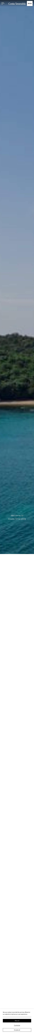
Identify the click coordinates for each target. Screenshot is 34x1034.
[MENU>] (2, 3)
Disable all (17, 1030)
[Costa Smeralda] (17, 3)
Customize (17, 1025)
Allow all (17, 1021)
